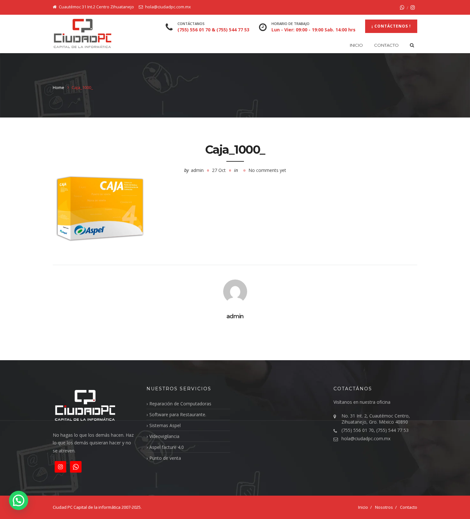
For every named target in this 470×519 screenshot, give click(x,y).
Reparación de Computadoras (180, 404)
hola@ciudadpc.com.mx (365, 438)
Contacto (386, 45)
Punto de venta (165, 458)
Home (58, 87)
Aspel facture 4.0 (166, 447)
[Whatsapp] (402, 7)
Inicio (356, 45)
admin (197, 170)
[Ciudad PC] (82, 34)
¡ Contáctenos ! (391, 26)
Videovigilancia (164, 436)
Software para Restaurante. (177, 414)
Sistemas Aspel (165, 425)
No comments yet (267, 170)
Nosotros (384, 507)
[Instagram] (412, 7)
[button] (18, 500)
